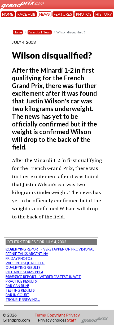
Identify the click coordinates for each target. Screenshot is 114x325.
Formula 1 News (39, 32)
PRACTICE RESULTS (21, 281)
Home (18, 32)
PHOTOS (83, 14)
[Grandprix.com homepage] (95, 320)
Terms (40, 314)
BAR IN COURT (17, 295)
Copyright (56, 314)
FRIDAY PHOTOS (19, 258)
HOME (7, 14)
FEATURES (63, 14)
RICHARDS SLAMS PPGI (24, 272)
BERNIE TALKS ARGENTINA (27, 254)
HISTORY (103, 14)
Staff (71, 319)
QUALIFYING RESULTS (23, 267)
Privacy (73, 314)
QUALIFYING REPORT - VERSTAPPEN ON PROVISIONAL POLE (50, 249)
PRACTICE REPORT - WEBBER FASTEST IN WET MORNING (43, 277)
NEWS (44, 14)
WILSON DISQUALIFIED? (25, 263)
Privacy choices (52, 319)
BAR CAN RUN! (17, 286)
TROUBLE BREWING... (23, 299)
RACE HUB (26, 14)
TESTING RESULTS (20, 290)
